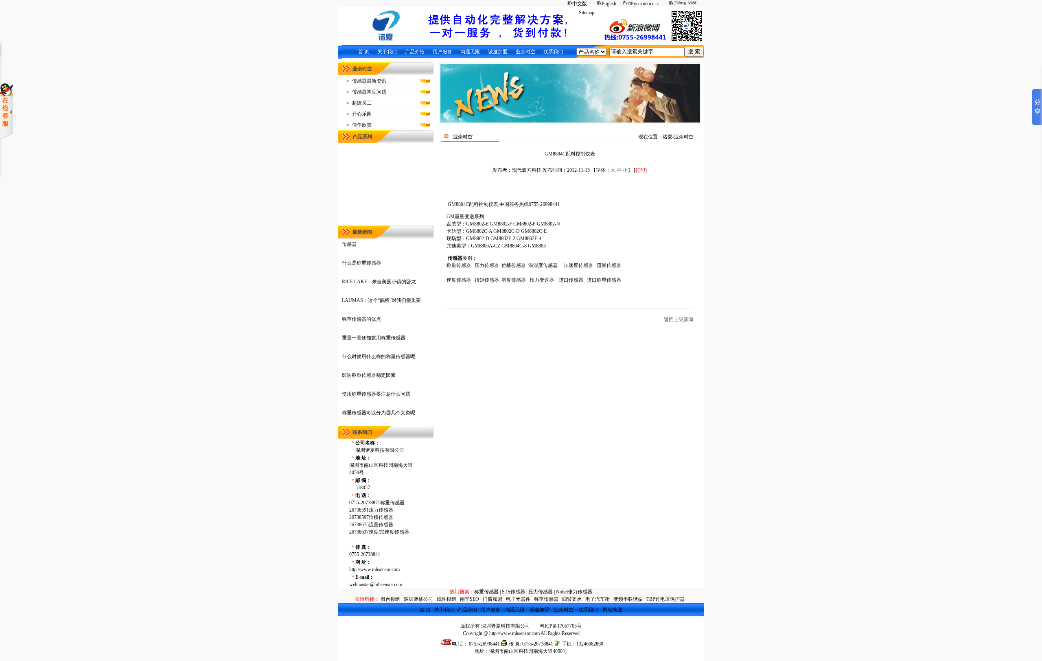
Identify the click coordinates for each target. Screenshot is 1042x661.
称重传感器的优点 (361, 319)
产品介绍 (415, 52)
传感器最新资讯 (369, 81)
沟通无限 (470, 52)
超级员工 (362, 103)
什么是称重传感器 (361, 263)
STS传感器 (513, 592)
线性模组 (446, 599)
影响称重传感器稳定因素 (369, 375)
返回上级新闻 (678, 319)
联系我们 (553, 52)
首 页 (363, 52)
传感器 (349, 244)
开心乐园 (362, 114)
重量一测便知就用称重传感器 (373, 338)
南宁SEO (469, 599)
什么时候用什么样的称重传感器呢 (378, 356)
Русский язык (645, 4)
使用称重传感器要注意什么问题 (376, 394)
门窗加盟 (492, 599)
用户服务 (442, 52)
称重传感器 (486, 592)
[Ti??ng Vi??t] (681, 4)
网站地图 (612, 610)
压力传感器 (540, 592)
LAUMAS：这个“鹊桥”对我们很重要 (381, 300)
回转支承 (572, 599)
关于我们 (387, 52)
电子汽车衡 (597, 599)
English (609, 4)
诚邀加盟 (498, 52)
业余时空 (525, 52)
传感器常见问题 (369, 92)
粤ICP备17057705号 (561, 626)
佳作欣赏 (362, 125)
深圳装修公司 (418, 599)
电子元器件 (518, 599)
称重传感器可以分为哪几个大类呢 (378, 413)
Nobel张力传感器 (574, 592)
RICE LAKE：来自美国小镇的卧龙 (379, 282)
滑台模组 (390, 599)
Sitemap (586, 12)
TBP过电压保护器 (665, 599)
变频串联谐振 (628, 599)
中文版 (579, 4)
